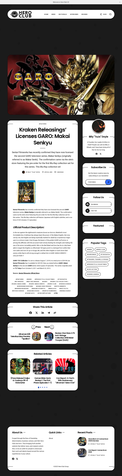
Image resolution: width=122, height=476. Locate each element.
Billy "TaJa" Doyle (34, 172)
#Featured (42, 124)
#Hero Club (52, 284)
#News (29, 279)
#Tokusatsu (62, 279)
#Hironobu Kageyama (25, 286)
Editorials (63, 14)
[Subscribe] (108, 182)
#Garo (44, 281)
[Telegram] (49, 313)
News (53, 14)
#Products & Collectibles (45, 279)
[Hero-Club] (21, 14)
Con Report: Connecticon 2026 (97, 451)
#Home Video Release (43, 286)
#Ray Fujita (63, 288)
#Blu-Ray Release (32, 281)
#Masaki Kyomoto (38, 288)
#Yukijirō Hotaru (44, 293)
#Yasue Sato (30, 293)
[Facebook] (30, 313)
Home (46, 14)
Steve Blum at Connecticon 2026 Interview (98, 440)
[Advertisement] (61, 36)
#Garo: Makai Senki (19, 284)
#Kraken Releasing (22, 288)
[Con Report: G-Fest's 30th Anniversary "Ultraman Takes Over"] (65, 366)
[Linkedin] (42, 313)
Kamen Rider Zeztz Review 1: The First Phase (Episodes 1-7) (43, 380)
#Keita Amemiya (60, 286)
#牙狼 (56, 293)
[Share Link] (55, 313)
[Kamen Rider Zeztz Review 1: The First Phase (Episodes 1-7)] (43, 366)
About (51, 438)
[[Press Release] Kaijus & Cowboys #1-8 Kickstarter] (20, 366)
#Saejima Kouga (33, 291)
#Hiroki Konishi (65, 284)
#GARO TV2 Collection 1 (59, 281)
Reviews (85, 14)
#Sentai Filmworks (49, 291)
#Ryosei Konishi (18, 291)
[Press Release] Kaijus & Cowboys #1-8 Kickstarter (20, 380)
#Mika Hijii (52, 288)
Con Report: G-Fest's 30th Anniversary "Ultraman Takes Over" (65, 380)
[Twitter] (36, 313)
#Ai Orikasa (19, 281)
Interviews (74, 14)
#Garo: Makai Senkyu (36, 284)
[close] (119, 2)
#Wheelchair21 (65, 291)
